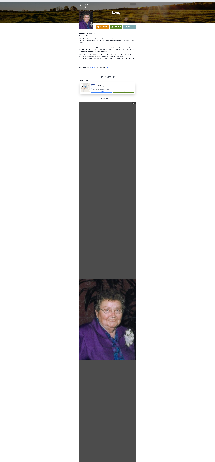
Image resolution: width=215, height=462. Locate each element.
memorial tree (92, 67)
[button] (85, 87)
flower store (109, 67)
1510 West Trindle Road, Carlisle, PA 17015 (101, 89)
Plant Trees (123, 91)
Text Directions (101, 91)
